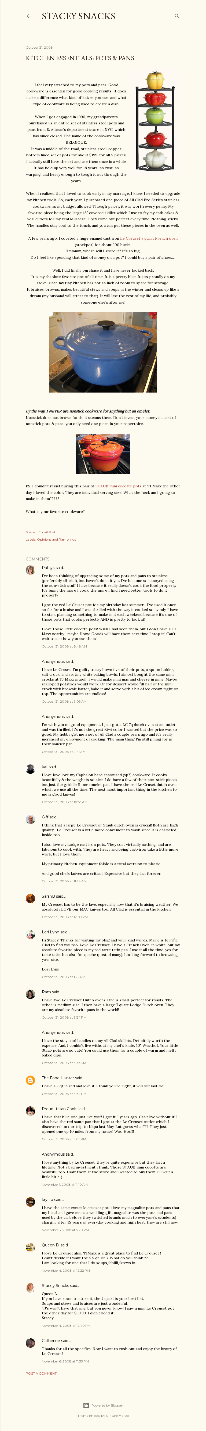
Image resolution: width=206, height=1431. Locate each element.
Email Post (47, 532)
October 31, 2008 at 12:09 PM (65, 917)
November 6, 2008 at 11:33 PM (65, 1361)
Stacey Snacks (78, 16)
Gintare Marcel (117, 1416)
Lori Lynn (50, 932)
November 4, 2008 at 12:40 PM (66, 1326)
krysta (47, 1199)
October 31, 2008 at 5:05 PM (64, 1139)
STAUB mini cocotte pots (118, 486)
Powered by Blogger (107, 1405)
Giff (45, 817)
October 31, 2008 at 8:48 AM (64, 646)
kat (45, 766)
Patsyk (48, 567)
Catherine (51, 1340)
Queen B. (51, 1245)
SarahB (48, 896)
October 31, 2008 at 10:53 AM (64, 802)
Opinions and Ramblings (56, 539)
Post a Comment (41, 1373)
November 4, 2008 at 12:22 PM (66, 1270)
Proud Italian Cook (59, 1108)
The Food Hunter (58, 1078)
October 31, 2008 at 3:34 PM (64, 1017)
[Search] (177, 15)
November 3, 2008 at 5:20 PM (65, 1230)
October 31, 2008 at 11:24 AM (64, 881)
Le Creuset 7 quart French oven (149, 238)
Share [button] (30, 532)
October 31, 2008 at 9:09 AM (64, 701)
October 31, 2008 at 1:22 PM (63, 977)
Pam (46, 992)
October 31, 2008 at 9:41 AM (64, 752)
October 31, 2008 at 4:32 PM (64, 1094)
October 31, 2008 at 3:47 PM (64, 1063)
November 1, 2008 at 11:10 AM (65, 1184)
